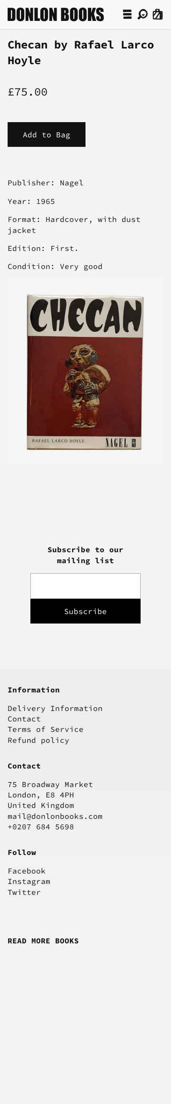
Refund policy (38, 740)
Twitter (24, 892)
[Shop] (127, 14)
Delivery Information (55, 708)
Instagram (29, 881)
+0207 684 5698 (41, 826)
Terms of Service (46, 729)
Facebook (27, 870)
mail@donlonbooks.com (55, 816)
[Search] (142, 14)
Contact (24, 718)
